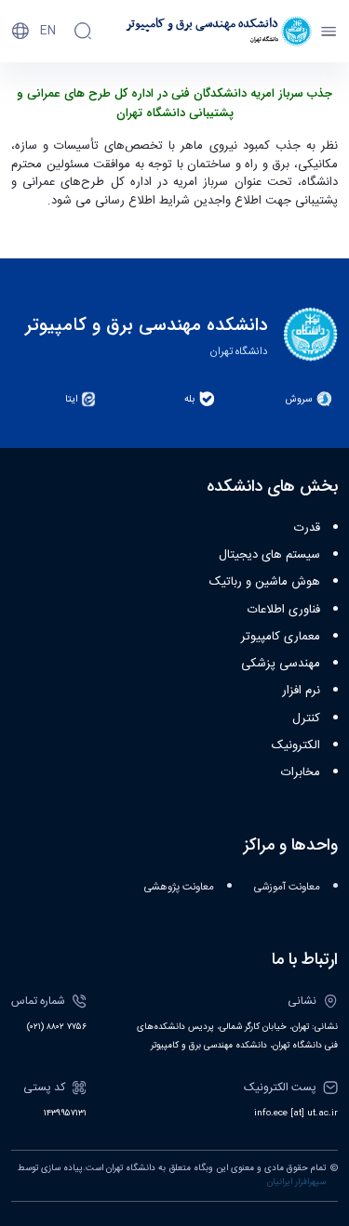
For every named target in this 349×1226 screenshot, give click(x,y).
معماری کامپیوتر (280, 636)
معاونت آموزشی (287, 887)
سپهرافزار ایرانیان (296, 1182)
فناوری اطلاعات (284, 610)
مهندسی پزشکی (280, 663)
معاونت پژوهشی (179, 887)
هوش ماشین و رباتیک (264, 582)
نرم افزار (301, 690)
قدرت (307, 528)
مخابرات (300, 772)
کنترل (306, 718)
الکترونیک (296, 745)
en (48, 30)
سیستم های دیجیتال (269, 555)
